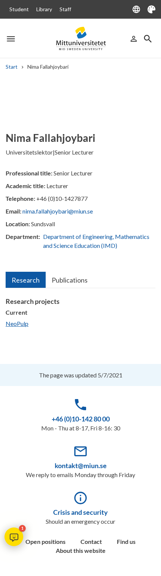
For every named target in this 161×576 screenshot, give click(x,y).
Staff (65, 9)
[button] (13, 536)
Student (19, 9)
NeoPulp (17, 323)
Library (44, 9)
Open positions (45, 541)
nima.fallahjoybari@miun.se (57, 211)
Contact (91, 541)
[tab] (26, 280)
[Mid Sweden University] (80, 39)
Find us (126, 541)
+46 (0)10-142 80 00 (81, 419)
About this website (81, 550)
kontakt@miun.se (81, 465)
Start (12, 66)
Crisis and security (80, 512)
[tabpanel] (80, 315)
